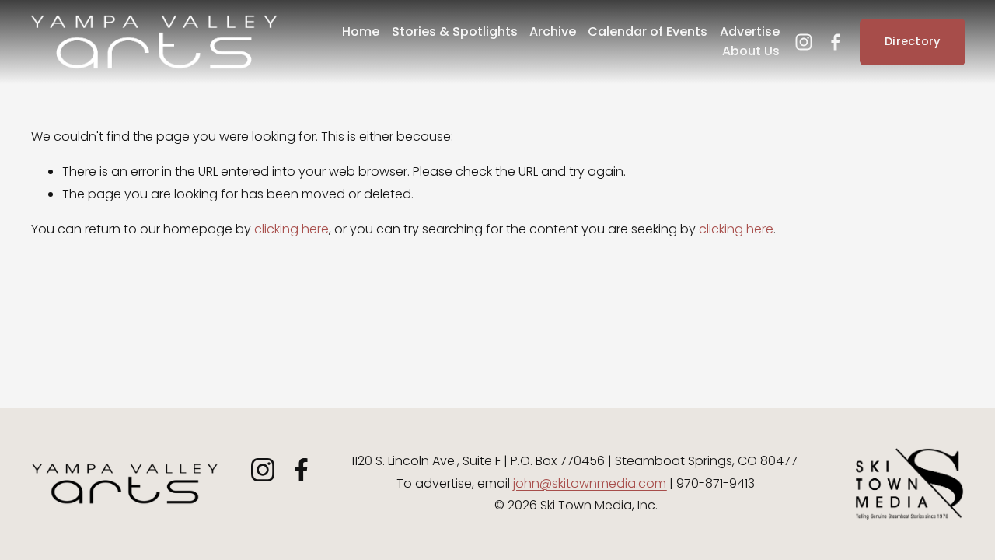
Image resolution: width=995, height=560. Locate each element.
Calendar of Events (647, 31)
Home (360, 31)
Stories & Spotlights (455, 31)
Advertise (750, 31)
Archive (552, 31)
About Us (751, 51)
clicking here (291, 229)
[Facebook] (836, 42)
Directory (913, 41)
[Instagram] (804, 42)
